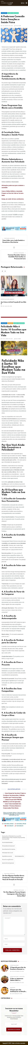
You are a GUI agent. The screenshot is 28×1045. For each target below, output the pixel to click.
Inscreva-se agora (14, 1029)
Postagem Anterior (9, 238)
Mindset (12, 299)
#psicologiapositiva (19, 856)
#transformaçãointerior (7, 859)
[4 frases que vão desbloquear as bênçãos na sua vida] (4, 990)
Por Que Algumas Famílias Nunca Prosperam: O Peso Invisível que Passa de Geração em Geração (13, 877)
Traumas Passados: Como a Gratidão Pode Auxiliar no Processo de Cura (17, 256)
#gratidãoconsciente (7, 856)
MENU (22, 3)
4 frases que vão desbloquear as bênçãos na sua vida (18, 991)
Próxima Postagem (19, 253)
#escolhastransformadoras (8, 849)
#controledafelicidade (7, 842)
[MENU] (26, 3)
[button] (2, 271)
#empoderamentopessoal (8, 845)
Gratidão (21, 976)
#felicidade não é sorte (7, 852)
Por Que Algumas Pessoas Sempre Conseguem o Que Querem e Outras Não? (14, 894)
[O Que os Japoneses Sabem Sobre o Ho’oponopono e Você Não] (4, 979)
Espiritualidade (5, 299)
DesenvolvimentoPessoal (8, 863)
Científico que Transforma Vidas (12, 797)
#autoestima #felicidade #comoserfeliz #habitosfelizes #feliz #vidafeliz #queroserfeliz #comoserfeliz (13, 838)
